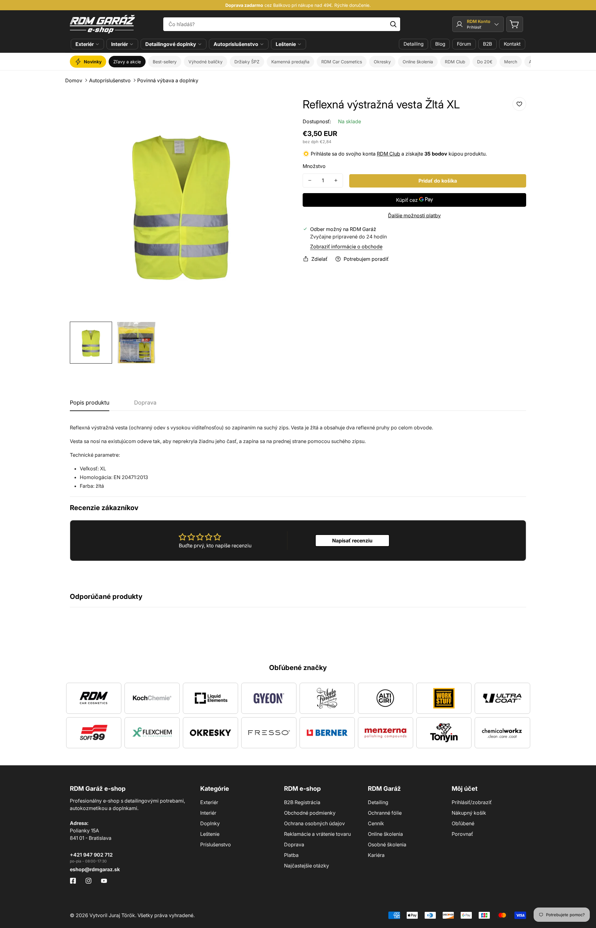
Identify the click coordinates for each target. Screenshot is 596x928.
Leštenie (286, 44)
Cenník (376, 823)
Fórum (464, 44)
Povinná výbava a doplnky (167, 80)
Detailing (413, 44)
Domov (73, 80)
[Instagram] (88, 881)
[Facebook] (73, 881)
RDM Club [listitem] (455, 61)
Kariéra (376, 855)
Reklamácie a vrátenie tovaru (317, 834)
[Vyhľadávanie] (393, 24)
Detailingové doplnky (170, 44)
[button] (514, 24)
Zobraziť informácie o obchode (346, 246)
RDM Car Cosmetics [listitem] (341, 61)
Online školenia (385, 834)
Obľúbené (463, 823)
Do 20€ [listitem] (484, 61)
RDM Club (388, 154)
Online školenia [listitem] (418, 61)
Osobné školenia (387, 844)
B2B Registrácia (302, 802)
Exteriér (84, 44)
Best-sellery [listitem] (165, 61)
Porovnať (462, 834)
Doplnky (210, 823)
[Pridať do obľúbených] (519, 104)
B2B (487, 44)
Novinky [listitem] (93, 61)
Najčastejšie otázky (306, 865)
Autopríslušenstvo (236, 44)
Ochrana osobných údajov (314, 823)
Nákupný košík (469, 813)
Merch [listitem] (510, 61)
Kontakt (512, 44)
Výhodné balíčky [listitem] (205, 61)
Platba (291, 855)
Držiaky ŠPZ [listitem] (247, 61)
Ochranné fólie (385, 813)
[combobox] (281, 24)
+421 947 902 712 (91, 855)
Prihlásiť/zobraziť (472, 802)
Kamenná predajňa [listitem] (290, 61)
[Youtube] (104, 881)
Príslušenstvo (215, 844)
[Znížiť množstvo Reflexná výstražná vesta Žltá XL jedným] (310, 180)
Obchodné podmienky (310, 813)
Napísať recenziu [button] (352, 540)
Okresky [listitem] (382, 61)
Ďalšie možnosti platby (414, 215)
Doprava (294, 844)
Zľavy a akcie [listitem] (127, 61)
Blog (440, 44)
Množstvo (314, 166)
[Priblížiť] (280, 106)
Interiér (119, 44)
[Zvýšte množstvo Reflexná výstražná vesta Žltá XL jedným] (336, 180)
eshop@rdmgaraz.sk (95, 869)
